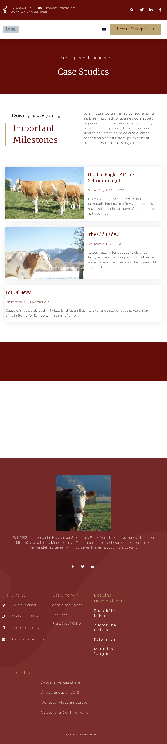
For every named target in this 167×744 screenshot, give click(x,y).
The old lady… (103, 234)
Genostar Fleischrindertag (64, 702)
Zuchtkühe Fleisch (105, 627)
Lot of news (18, 292)
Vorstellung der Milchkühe (64, 712)
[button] (132, 10)
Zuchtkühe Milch (105, 613)
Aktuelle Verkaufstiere (60, 682)
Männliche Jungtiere (105, 651)
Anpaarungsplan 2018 (60, 692)
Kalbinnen (104, 639)
